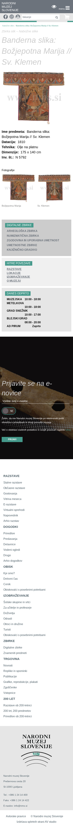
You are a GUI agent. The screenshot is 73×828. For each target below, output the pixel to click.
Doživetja (9, 613)
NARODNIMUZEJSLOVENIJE (10, 7)
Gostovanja (10, 493)
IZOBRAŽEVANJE (18, 276)
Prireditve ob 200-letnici (17, 716)
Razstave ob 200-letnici (17, 705)
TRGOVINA (11, 659)
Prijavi (12, 439)
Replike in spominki (15, 671)
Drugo (7, 555)
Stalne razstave (12, 482)
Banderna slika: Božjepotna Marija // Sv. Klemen (37, 26)
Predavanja (10, 538)
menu (62, 8)
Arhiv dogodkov (12, 560)
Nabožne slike (8, 26)
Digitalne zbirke (12, 647)
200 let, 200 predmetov (17, 710)
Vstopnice (9, 692)
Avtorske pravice (16, 816)
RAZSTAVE (14, 269)
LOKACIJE (14, 273)
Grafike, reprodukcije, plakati (20, 681)
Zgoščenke (10, 687)
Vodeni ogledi (11, 549)
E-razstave (9, 504)
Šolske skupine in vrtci (16, 602)
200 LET (9, 698)
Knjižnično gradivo (22, 249)
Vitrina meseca (12, 499)
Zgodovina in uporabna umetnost (33, 240)
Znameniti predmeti (15, 653)
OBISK (8, 566)
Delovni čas (10, 578)
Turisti (7, 629)
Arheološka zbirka (22, 231)
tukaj (68, 429)
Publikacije (10, 676)
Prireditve (9, 533)
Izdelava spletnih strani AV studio (36, 821)
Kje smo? (9, 573)
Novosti (8, 665)
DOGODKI (10, 526)
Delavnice (9, 544)
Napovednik (10, 515)
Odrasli (7, 618)
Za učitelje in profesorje (17, 607)
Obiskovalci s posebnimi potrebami (24, 589)
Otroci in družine (13, 624)
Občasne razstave (14, 488)
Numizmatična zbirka (23, 235)
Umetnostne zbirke (22, 245)
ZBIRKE (9, 641)
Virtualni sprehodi (14, 509)
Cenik (7, 584)
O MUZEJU (14, 280)
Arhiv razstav (11, 520)
